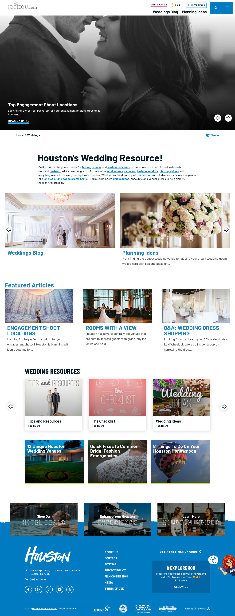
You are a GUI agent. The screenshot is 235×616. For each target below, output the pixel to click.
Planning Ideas (194, 11)
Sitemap (111, 564)
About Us (111, 552)
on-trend (55, 171)
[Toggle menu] (227, 8)
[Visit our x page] (70, 589)
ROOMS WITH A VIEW (111, 327)
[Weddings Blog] (60, 220)
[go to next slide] (226, 229)
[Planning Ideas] (175, 220)
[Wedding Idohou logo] (22, 5)
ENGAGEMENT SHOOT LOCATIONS (33, 330)
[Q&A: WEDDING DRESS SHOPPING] (196, 306)
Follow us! (181, 586)
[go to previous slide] (8, 229)
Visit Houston (159, 5)
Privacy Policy (115, 570)
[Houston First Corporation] (48, 555)
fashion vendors (147, 171)
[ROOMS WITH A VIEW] (117, 306)
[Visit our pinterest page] (49, 589)
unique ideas (121, 178)
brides (86, 167)
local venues (115, 171)
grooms (96, 167)
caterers (130, 171)
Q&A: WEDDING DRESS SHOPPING (191, 330)
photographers (169, 171)
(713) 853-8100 (38, 579)
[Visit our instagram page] (38, 589)
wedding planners (118, 167)
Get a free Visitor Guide (179, 551)
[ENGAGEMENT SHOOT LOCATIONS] (39, 306)
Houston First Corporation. (44, 608)
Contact (111, 558)
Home (20, 135)
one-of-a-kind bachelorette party (65, 178)
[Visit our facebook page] (28, 589)
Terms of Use (114, 588)
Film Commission (116, 576)
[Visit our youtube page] (59, 589)
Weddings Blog (165, 11)
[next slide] (228, 118)
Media (109, 582)
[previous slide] (217, 118)
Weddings (33, 135)
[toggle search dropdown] (215, 8)
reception (145, 175)
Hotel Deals (198, 5)
